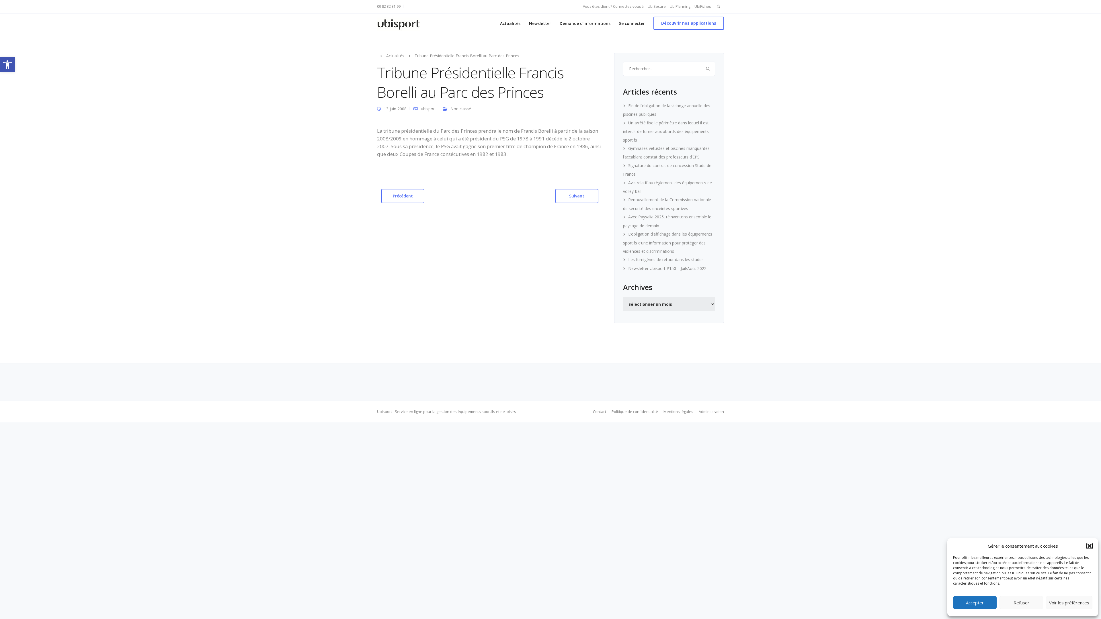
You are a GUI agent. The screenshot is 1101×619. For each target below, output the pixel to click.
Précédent (403, 196)
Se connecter (632, 23)
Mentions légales (678, 411)
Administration (711, 411)
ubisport (428, 108)
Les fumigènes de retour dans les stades (666, 259)
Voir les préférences (1069, 603)
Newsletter (540, 23)
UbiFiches (702, 6)
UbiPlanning (680, 6)
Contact (599, 411)
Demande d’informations (585, 23)
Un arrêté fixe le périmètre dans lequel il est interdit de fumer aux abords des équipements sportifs (666, 131)
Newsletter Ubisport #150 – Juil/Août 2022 (667, 268)
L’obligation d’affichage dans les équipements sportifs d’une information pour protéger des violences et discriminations (667, 242)
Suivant (576, 196)
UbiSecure (657, 6)
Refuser (1021, 603)
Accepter (975, 603)
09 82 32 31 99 (389, 6)
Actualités (510, 23)
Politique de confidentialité (635, 411)
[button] (7, 64)
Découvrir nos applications (688, 23)
